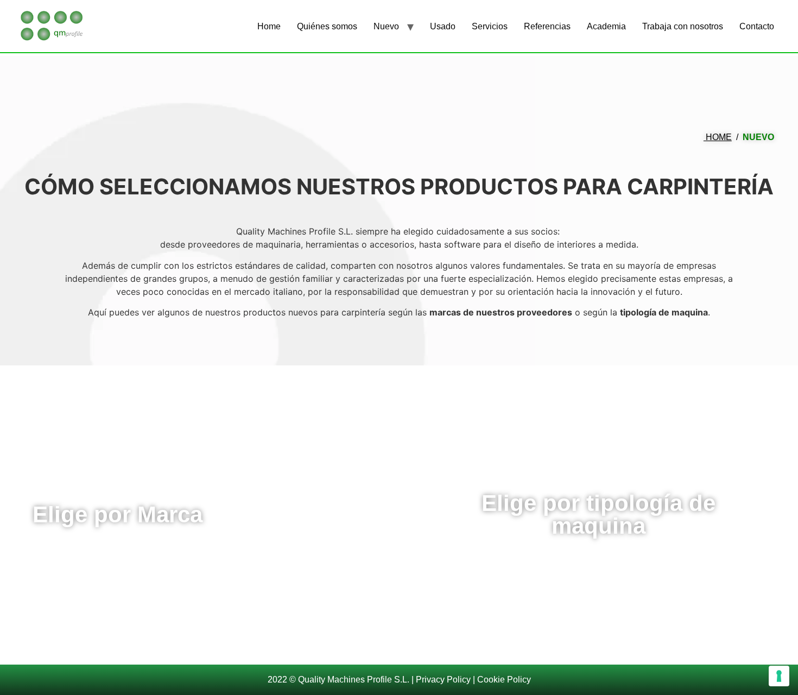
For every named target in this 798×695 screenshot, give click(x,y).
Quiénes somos (327, 26)
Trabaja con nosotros (682, 26)
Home (269, 26)
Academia (606, 26)
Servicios (490, 26)
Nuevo (386, 26)
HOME (718, 137)
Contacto (756, 26)
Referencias (547, 26)
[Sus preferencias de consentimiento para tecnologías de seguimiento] (779, 676)
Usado (442, 26)
